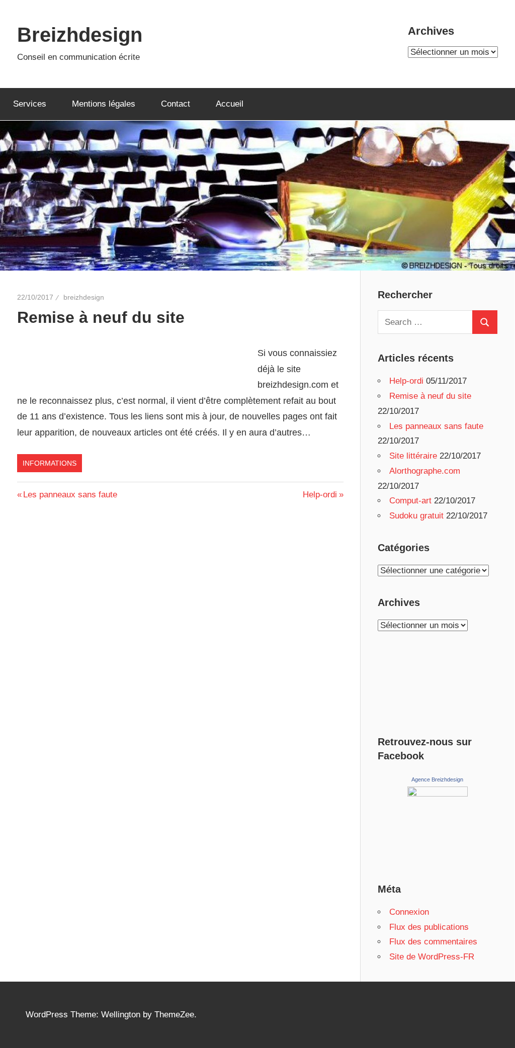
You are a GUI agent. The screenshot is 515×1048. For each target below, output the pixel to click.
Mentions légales (103, 104)
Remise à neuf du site (430, 396)
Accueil (229, 104)
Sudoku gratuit (416, 515)
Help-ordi (320, 494)
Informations (49, 463)
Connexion (409, 912)
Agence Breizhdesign (437, 779)
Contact (175, 104)
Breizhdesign (79, 35)
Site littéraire (413, 456)
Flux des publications (429, 927)
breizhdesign (83, 297)
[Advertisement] (134, 352)
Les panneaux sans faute (70, 494)
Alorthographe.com (424, 471)
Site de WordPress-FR (431, 957)
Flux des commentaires (433, 941)
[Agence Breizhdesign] (437, 794)
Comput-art (410, 500)
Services (29, 104)
